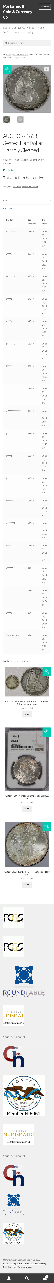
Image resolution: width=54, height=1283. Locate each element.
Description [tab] (8, 208)
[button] (46, 69)
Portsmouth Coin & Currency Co (17, 11)
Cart (41, 1276)
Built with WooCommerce (20, 1266)
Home (8, 54)
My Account (9, 1278)
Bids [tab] (5, 200)
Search (27, 1278)
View (27, 714)
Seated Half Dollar (20, 54)
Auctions (17, 186)
